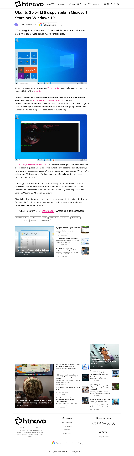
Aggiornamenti (21, 217)
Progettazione (21, 220)
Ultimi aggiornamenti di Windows (67, 238)
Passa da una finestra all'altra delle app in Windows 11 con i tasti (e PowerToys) (33, 251)
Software (34, 220)
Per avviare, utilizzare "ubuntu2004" (31, 164)
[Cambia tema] (108, 4)
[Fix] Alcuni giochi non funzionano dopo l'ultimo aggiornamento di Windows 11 (100, 372)
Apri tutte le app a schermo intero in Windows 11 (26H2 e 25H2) (68, 365)
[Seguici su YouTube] (108, 423)
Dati (44, 217)
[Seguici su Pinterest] (113, 423)
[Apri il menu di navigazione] (105, 4)
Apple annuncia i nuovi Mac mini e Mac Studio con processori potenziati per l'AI (34, 401)
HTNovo (67, 452)
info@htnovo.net (104, 437)
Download (48, 210)
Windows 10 (53, 88)
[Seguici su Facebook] (111, 4)
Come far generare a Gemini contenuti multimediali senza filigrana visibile (65, 399)
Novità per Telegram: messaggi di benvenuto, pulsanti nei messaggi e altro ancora (100, 401)
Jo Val (21, 25)
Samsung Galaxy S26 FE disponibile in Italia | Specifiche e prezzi (103, 361)
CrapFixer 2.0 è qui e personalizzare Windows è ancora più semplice (68, 228)
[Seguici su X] (114, 4)
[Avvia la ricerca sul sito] (118, 4)
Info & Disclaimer (67, 423)
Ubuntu (37, 91)
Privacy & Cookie (67, 426)
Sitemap (67, 430)
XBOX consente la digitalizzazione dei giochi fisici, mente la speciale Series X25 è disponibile (100, 386)
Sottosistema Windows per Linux (48, 100)
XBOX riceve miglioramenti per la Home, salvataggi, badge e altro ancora (67, 376)
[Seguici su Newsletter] (104, 423)
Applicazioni (35, 217)
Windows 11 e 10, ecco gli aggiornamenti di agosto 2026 (66, 249)
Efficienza (64, 217)
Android (94, 356)
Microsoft (75, 217)
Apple (19, 397)
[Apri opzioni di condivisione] (60, 25)
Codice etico (67, 433)
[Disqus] (52, 284)
